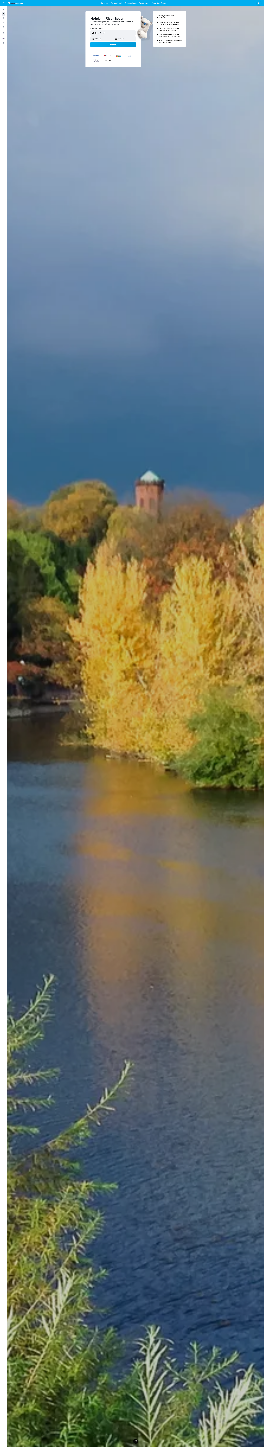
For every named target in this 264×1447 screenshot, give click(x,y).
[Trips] (3, 33)
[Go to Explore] (3, 27)
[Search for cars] (3, 18)
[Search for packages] (3, 22)
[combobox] (97, 28)
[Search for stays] (3, 14)
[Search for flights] (3, 9)
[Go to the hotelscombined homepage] (15, 3)
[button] (3, 3)
